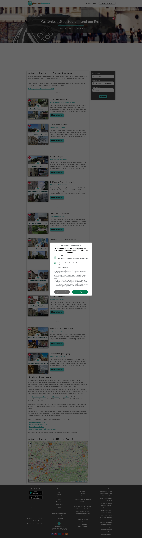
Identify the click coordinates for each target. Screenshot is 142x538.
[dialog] (71, 269)
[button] (71, 267)
